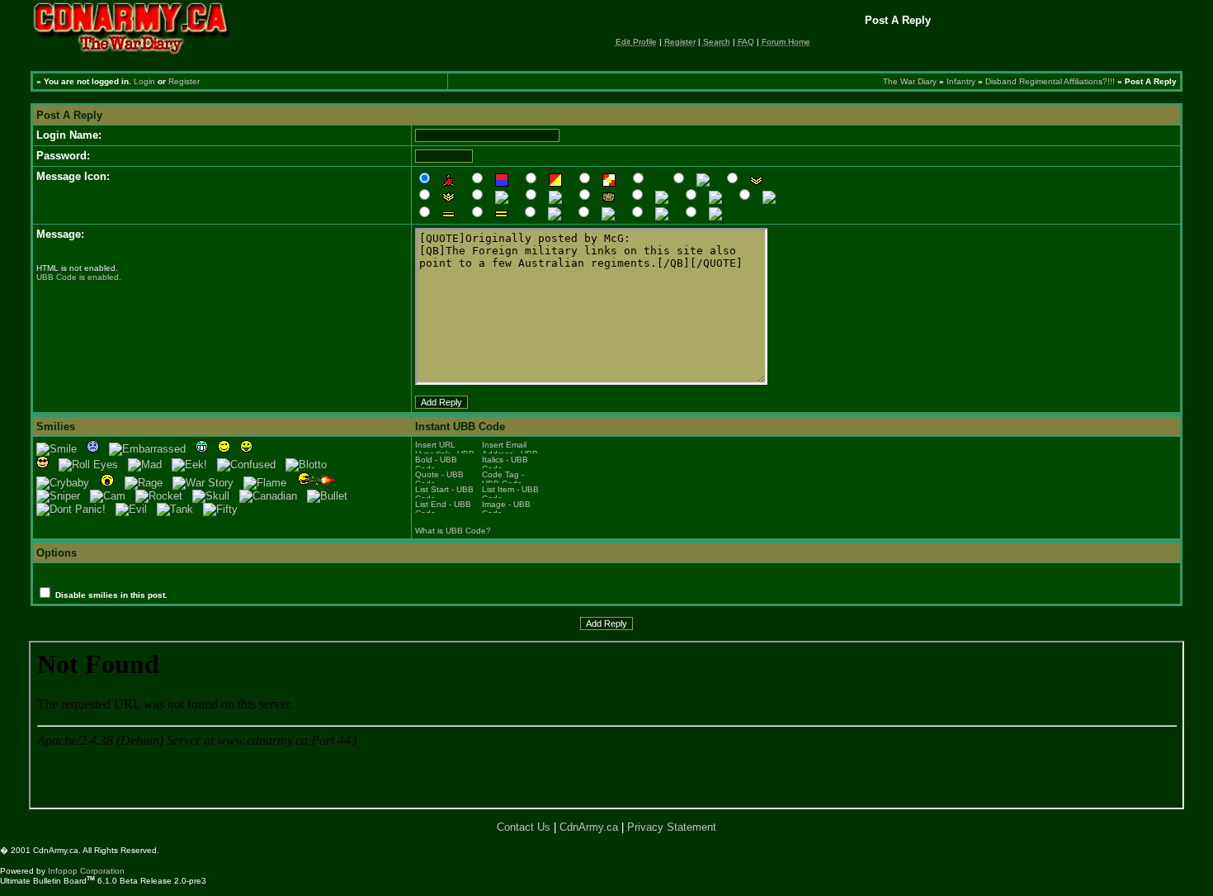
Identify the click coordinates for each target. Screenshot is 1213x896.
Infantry (960, 81)
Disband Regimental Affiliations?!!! (1050, 81)
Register (184, 81)
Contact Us (523, 827)
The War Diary (910, 81)
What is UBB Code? (453, 530)
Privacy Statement (671, 827)
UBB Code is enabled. (78, 277)
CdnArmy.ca (588, 827)
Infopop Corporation (86, 870)
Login (144, 81)
